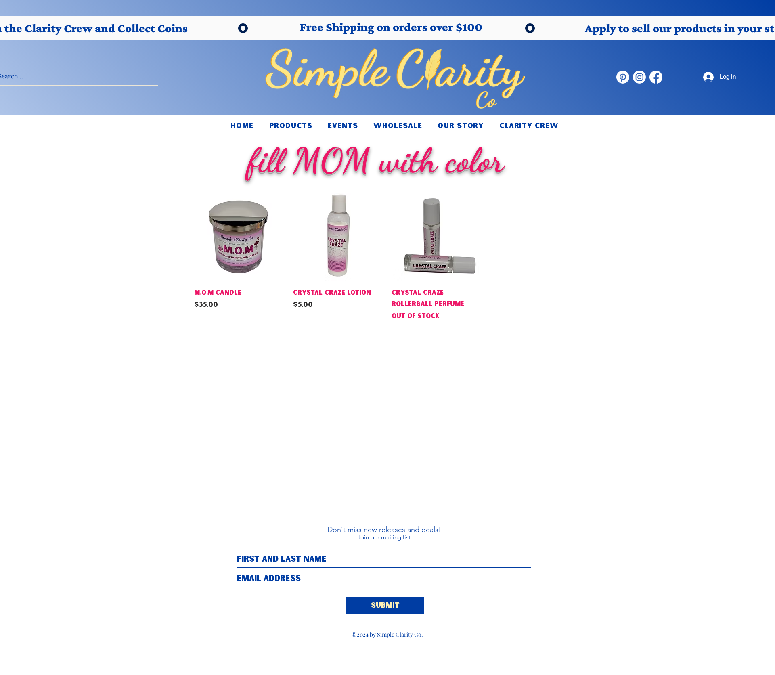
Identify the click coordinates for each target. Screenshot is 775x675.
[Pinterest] (622, 77)
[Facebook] (655, 77)
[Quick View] (239, 235)
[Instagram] (639, 77)
